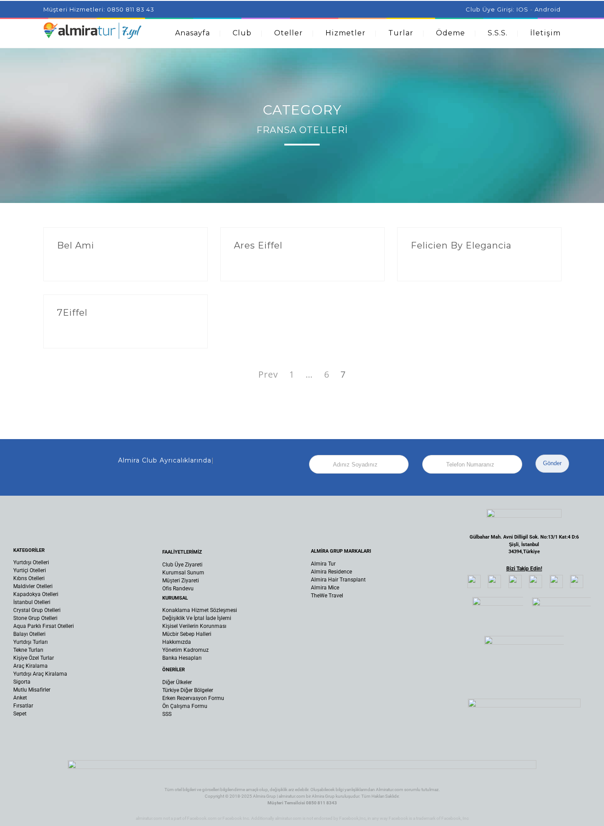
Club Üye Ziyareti (182, 565)
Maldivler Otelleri (33, 586)
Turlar (400, 33)
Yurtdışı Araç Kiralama (40, 674)
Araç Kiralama (30, 666)
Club (242, 33)
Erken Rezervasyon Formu (193, 698)
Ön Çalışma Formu (184, 706)
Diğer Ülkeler (177, 682)
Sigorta (22, 682)
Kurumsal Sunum (183, 573)
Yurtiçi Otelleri (29, 570)
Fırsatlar (23, 706)
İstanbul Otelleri (31, 602)
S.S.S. (498, 33)
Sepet (20, 714)
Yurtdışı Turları (30, 642)
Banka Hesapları (182, 658)
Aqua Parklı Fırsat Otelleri (43, 626)
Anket (20, 698)
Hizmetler (345, 33)
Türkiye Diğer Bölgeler (187, 690)
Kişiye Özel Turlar (33, 658)
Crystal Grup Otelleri (37, 610)
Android (548, 9)
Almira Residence (331, 572)
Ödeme (450, 33)
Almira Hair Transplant (338, 580)
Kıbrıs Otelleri (29, 578)
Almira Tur (323, 564)
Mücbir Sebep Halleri (186, 634)
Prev (268, 374)
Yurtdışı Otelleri (31, 562)
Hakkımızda (176, 642)
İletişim (545, 33)
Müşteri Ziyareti (180, 580)
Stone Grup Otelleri (35, 618)
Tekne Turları (28, 650)
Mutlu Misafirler (31, 690)
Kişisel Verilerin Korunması (194, 626)
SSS (167, 714)
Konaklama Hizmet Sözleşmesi (199, 610)
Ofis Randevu (178, 588)
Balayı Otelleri (29, 634)
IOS (522, 9)
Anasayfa (192, 33)
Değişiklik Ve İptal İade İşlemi (196, 618)
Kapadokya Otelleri (35, 594)
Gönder (552, 463)
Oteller (288, 33)
